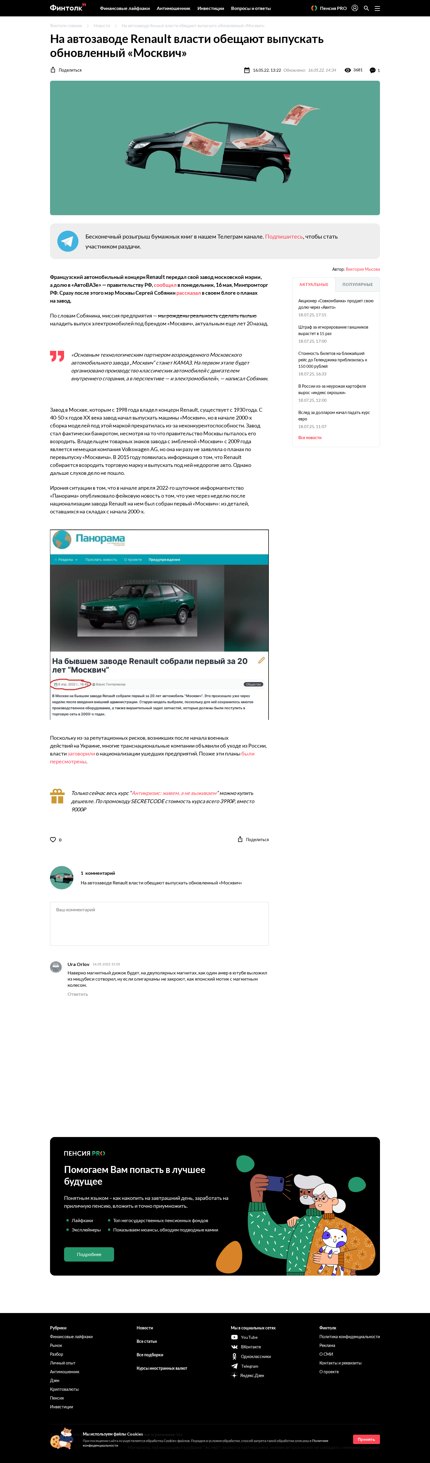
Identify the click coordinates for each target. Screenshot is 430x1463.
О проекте (329, 1371)
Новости (102, 25)
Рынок (56, 1345)
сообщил (165, 285)
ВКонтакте (251, 1346)
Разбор (56, 1354)
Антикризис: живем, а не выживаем (174, 793)
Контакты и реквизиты (340, 1362)
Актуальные (314, 284)
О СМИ (326, 1354)
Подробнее (89, 1254)
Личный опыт (62, 1362)
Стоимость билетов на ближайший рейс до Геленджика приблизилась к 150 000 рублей (332, 360)
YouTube (249, 1337)
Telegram (249, 1366)
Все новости (309, 437)
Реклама (327, 1345)
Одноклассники (256, 1356)
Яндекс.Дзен (252, 1375)
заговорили (81, 753)
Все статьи (147, 1341)
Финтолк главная (66, 25)
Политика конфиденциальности (349, 1336)
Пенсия (57, 1397)
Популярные (358, 284)
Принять (366, 1439)
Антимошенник (173, 8)
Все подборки (150, 1354)
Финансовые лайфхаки (125, 8)
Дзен (54, 1380)
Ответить (78, 994)
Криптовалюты (64, 1389)
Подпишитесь (284, 236)
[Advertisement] (215, 1067)
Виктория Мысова (363, 269)
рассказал (188, 292)
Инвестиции (210, 8)
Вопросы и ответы (251, 8)
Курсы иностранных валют (162, 1368)
